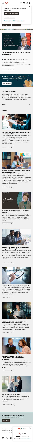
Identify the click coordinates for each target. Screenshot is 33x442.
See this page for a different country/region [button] (14, 21)
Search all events (6, 420)
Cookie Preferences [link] (6, 430)
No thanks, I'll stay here (9, 17)
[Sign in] (27, 3)
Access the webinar (6, 147)
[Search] (21, 3)
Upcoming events (6, 25)
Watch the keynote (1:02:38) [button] (8, 69)
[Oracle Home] (6, 3)
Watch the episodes (7, 83)
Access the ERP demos (7, 404)
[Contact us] (30, 3)
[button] (3, 3)
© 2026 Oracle (5, 428)
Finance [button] (3, 104)
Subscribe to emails (6, 432)
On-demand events (16, 25)
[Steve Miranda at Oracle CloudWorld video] (16, 41)
